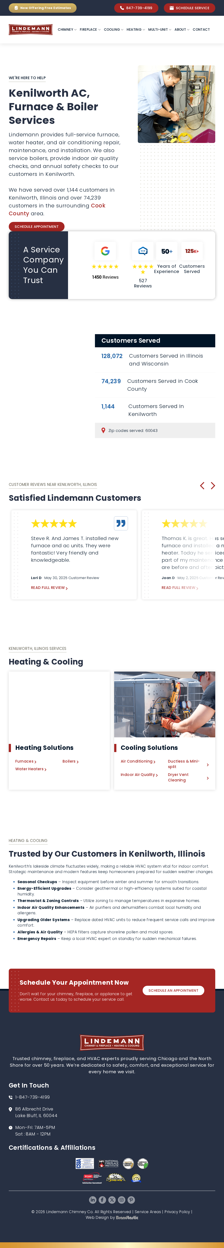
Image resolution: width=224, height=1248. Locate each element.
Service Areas (148, 1211)
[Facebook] (102, 1200)
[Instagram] (121, 1200)
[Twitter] (112, 1200)
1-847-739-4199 (32, 1097)
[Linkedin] (92, 1200)
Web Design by (100, 1217)
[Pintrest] (131, 1200)
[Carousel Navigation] (207, 485)
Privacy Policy (177, 1211)
